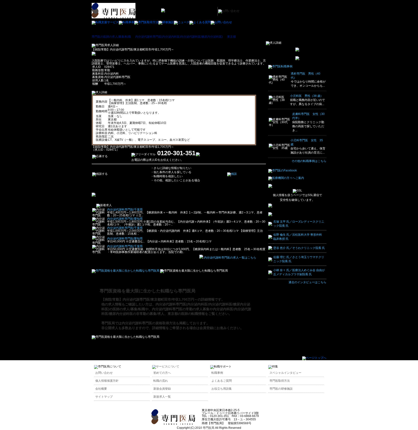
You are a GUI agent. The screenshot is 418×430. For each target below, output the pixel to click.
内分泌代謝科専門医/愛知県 (125, 218)
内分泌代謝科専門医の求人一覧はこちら (230, 257)
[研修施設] (166, 22)
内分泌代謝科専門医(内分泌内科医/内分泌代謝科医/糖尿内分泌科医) (179, 36)
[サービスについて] (165, 366)
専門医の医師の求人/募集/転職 (111, 36)
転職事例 (217, 372)
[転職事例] (126, 22)
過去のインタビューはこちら (307, 282)
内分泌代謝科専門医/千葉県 (125, 209)
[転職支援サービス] (105, 22)
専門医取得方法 (279, 380)
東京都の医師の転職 (183, 314)
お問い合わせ (104, 372)
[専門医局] (173, 423)
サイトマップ (104, 396)
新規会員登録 (162, 388)
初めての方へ (162, 372)
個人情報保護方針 (107, 380)
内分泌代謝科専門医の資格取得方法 (149, 323)
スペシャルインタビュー (285, 372)
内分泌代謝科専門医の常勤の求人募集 (180, 309)
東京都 (231, 36)
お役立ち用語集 (221, 388)
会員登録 (206, 328)
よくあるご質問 (221, 380)
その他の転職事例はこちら (308, 161)
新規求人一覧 (162, 396)
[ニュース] (181, 22)
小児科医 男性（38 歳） (306, 96)
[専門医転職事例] (280, 66)
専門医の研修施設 (281, 388)
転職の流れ (160, 380)
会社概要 (101, 388)
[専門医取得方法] (146, 22)
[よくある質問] (200, 22)
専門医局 (108, 323)
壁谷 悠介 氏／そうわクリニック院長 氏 (299, 248)
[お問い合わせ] (221, 22)
